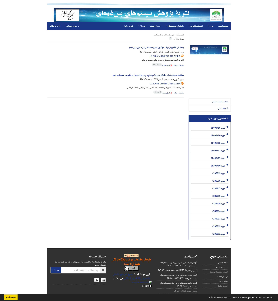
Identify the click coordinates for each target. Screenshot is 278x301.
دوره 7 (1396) (218, 188)
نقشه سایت (222, 286)
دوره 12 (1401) (218, 150)
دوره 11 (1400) (218, 158)
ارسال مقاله (155, 26)
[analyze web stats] (142, 283)
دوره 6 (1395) (218, 196)
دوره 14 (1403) (218, 135)
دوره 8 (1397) (218, 181)
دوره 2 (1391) (218, 226)
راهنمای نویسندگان (175, 26)
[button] (207, 297)
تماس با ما (128, 26)
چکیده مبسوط (191, 291)
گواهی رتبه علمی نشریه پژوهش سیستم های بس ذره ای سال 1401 (178, 276)
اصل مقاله (161, 65)
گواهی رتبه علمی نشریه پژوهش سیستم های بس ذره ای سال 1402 (178, 264)
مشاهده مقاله (179, 65)
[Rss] (97, 280)
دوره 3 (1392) (218, 219)
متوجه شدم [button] (11, 297)
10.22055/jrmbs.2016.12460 (165, 84)
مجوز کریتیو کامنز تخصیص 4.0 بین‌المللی (131, 276)
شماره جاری (223, 108)
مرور (211, 26)
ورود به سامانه (72, 26)
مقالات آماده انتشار (220, 101)
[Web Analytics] (147, 287)
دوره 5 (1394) (218, 203)
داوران (142, 26)
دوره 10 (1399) (218, 166)
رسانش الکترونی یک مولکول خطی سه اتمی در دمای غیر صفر (156, 47)
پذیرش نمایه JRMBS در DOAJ (177, 270)
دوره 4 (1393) (218, 211)
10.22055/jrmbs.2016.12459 (165, 56)
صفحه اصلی (223, 26)
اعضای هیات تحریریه (218, 272)
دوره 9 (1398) (218, 173)
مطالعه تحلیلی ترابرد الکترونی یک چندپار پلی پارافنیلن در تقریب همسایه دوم (148, 75)
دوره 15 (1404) (218, 128)
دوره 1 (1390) (218, 234)
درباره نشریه (221, 267)
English (55, 26)
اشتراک (56, 270)
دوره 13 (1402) (218, 143)
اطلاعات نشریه (196, 26)
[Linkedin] (103, 280)
